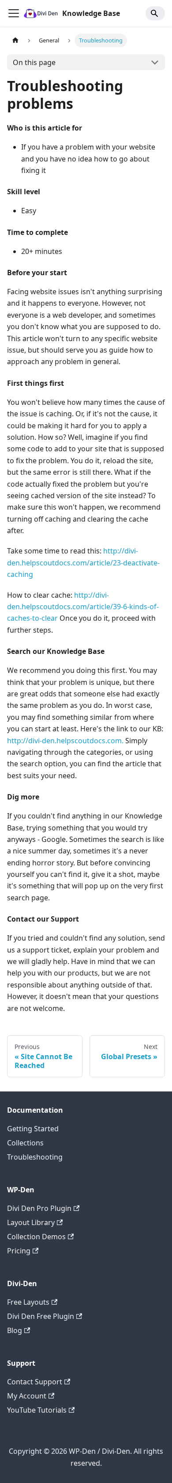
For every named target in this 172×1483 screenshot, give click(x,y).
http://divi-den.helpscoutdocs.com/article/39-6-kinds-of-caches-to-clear (83, 606)
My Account (26, 1396)
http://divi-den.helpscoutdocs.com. (65, 740)
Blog (14, 1330)
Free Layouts (28, 1302)
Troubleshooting (35, 1157)
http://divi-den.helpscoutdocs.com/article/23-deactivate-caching (83, 562)
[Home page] (15, 40)
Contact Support (34, 1382)
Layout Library (31, 1222)
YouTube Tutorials (37, 1410)
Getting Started (33, 1128)
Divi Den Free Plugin (40, 1316)
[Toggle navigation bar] (13, 13)
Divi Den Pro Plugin (39, 1208)
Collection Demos (36, 1236)
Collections (25, 1143)
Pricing (18, 1251)
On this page (34, 62)
